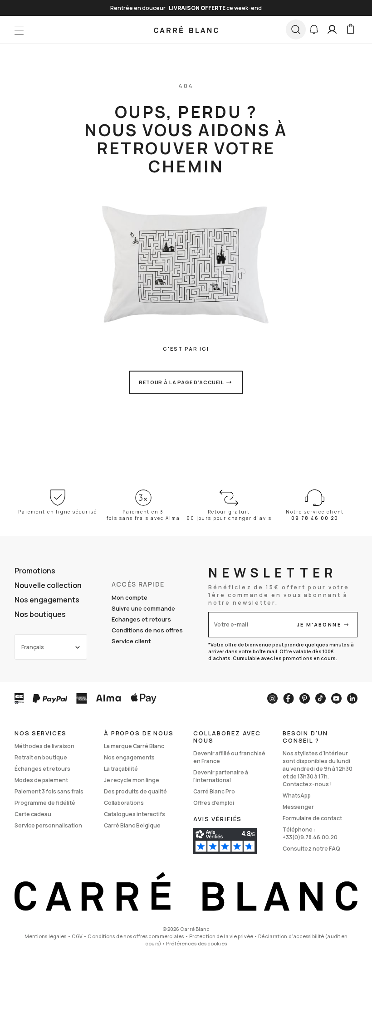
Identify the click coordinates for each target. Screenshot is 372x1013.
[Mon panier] (350, 29)
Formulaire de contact (312, 818)
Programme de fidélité (45, 803)
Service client (131, 641)
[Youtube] (336, 698)
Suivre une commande (143, 608)
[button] (314, 29)
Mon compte (129, 597)
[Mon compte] (332, 29)
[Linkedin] (352, 698)
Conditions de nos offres (147, 630)
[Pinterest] (304, 698)
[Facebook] (288, 698)
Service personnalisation (48, 825)
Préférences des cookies (196, 943)
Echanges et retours (141, 619)
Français (32, 647)
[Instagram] (272, 698)
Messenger (298, 807)
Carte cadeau (33, 814)
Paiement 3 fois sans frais (49, 791)
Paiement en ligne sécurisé (57, 512)
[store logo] (186, 29)
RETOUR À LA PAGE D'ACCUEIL (181, 382)
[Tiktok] (320, 698)
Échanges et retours (42, 769)
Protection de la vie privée (221, 936)
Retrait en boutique (41, 757)
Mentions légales (45, 936)
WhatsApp (297, 795)
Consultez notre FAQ (311, 848)
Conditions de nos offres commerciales (136, 936)
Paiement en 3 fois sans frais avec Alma (143, 515)
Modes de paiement (41, 780)
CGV (77, 936)
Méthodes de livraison (44, 746)
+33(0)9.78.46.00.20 (310, 837)
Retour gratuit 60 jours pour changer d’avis (229, 515)
